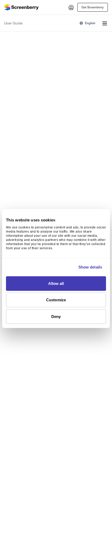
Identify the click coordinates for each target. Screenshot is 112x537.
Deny (56, 316)
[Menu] (105, 23)
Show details (90, 267)
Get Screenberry (93, 7)
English (90, 23)
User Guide (13, 23)
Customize (56, 300)
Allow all (56, 283)
